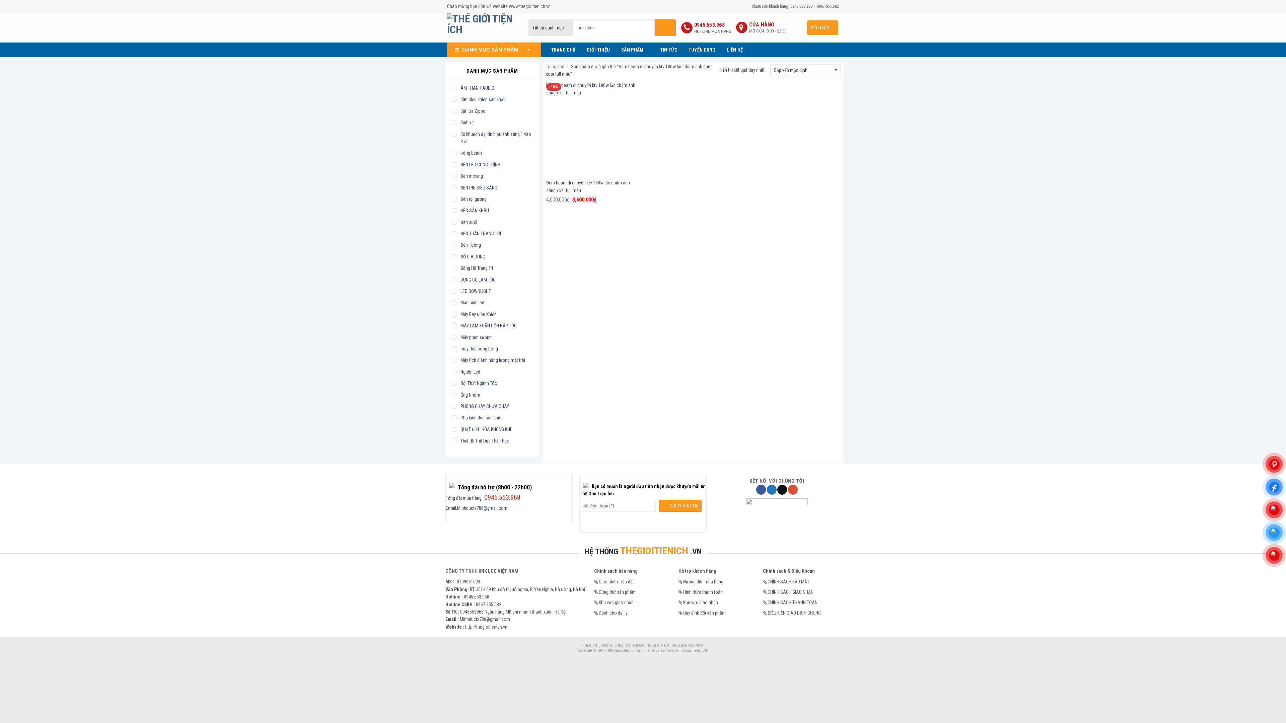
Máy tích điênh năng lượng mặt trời (492, 360)
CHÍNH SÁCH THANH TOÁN (792, 602)
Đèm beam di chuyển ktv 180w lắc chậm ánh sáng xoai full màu (588, 186)
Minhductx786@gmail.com (482, 508)
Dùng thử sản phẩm (617, 592)
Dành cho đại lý (613, 613)
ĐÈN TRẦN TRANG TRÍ (480, 233)
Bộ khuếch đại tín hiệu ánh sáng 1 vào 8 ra (495, 138)
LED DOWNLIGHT (475, 291)
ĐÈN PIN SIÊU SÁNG (478, 187)
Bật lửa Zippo (473, 111)
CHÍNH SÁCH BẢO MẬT (788, 581)
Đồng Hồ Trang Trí (476, 268)
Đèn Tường (470, 245)
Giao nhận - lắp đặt (616, 581)
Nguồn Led (470, 372)
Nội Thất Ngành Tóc (478, 383)
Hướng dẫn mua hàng (703, 581)
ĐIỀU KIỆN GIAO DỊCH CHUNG (794, 613)
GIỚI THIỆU (598, 50)
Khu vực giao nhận (616, 602)
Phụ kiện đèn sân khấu (481, 417)
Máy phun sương (476, 337)
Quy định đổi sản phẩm (704, 613)
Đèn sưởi (468, 222)
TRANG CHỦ (563, 50)
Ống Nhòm (470, 395)
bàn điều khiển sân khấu (483, 99)
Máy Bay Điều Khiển (478, 314)
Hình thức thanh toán (703, 592)
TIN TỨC (668, 50)
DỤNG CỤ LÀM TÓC (478, 280)
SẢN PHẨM (632, 50)
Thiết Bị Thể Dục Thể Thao (484, 441)
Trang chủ (555, 66)
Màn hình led (472, 302)
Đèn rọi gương (473, 199)
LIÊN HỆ (735, 50)
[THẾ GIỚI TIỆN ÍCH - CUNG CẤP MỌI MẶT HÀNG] (482, 28)
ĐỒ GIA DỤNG (472, 256)
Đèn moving (471, 176)
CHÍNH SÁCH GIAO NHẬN (790, 592)
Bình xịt (467, 122)
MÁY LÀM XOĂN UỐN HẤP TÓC (488, 325)
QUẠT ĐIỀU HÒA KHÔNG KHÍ (485, 429)
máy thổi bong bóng (479, 348)
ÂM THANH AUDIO (477, 88)
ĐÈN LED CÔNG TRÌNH (480, 164)
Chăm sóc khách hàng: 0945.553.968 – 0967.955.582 (795, 6)
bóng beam (471, 153)
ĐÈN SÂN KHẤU (474, 210)
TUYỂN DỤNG (702, 50)
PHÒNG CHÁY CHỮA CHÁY (484, 406)
